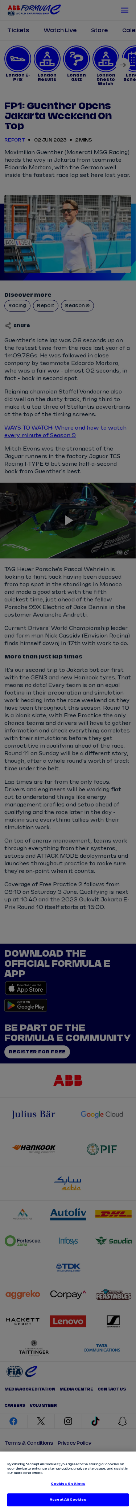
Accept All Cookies (68, 1499)
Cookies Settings (68, 1484)
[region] (68, 1481)
